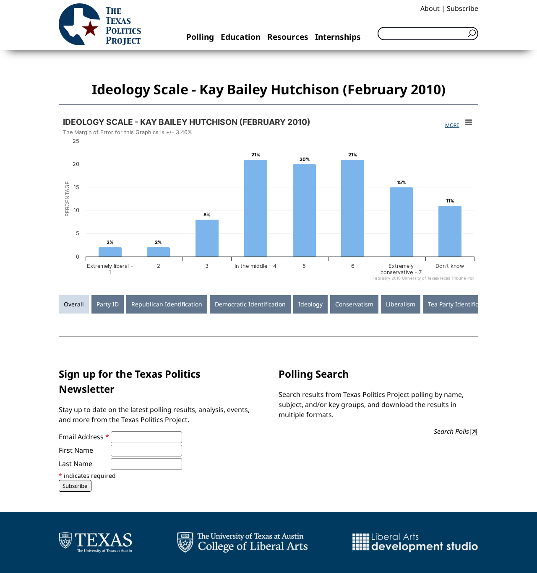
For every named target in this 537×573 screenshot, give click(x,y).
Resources (287, 36)
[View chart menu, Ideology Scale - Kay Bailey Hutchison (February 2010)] (468, 122)
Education (241, 36)
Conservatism (354, 304)
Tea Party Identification (460, 304)
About (430, 8)
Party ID (107, 304)
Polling (200, 36)
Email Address (84, 436)
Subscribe (462, 8)
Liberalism (400, 304)
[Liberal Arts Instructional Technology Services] (415, 542)
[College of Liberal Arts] (242, 542)
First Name (76, 450)
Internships (338, 36)
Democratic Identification (250, 304)
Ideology (310, 304)
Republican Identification (166, 304)
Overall (74, 304)
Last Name (75, 463)
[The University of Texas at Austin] (95, 542)
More (452, 125)
